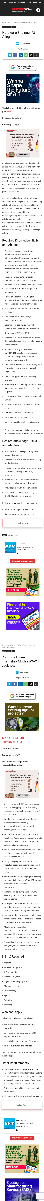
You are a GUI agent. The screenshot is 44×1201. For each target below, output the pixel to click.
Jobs (14, 27)
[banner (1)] (22, 156)
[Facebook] (15, 55)
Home (4, 22)
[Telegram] (10, 55)
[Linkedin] (21, 55)
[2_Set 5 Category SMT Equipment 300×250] (22, 630)
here (9, 111)
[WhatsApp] (26, 55)
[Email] (31, 55)
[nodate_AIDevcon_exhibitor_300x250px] (22, 102)
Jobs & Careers (12, 22)
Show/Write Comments (22, 561)
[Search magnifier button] (38, 10)
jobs (16, 535)
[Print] (36, 55)
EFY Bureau (25, 44)
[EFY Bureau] (18, 43)
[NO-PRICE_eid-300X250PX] (22, 596)
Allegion (10, 535)
